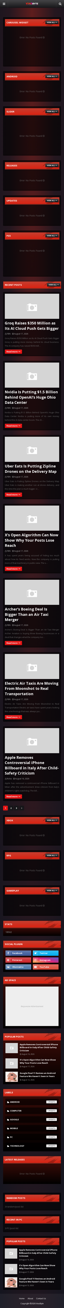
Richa (9, 778)
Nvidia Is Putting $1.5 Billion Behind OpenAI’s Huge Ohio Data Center (31, 397)
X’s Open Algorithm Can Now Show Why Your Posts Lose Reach (31, 540)
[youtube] (46, 967)
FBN (9, 333)
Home (22, 1298)
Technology (29, 1145)
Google (29, 1119)
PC (29, 1137)
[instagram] (46, 960)
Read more (12, 351)
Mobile (29, 1128)
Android (29, 1102)
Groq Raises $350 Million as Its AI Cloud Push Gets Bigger (32, 325)
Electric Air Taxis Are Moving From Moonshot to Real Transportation (31, 688)
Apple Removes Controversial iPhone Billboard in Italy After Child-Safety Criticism (32, 765)
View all (51, 22)
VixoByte (40, 1303)
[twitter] (46, 953)
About (30, 1298)
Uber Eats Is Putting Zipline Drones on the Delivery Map (31, 468)
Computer (29, 1110)
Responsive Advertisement (32, 1006)
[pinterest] (18, 960)
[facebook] (18, 953)
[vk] (18, 967)
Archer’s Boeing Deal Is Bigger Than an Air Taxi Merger (26, 614)
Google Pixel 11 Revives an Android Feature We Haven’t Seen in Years (38, 1075)
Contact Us (41, 1298)
